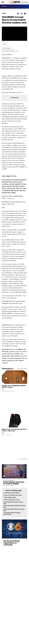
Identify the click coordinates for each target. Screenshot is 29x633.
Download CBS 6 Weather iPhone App (14, 506)
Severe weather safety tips (13, 495)
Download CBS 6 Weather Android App (12, 513)
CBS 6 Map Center (10, 497)
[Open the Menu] (2, 2)
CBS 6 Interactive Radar (12, 493)
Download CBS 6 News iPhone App (13, 502)
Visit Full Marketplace (22, 368)
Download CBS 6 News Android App (13, 509)
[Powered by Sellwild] (25, 458)
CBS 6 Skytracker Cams (11, 499)
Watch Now (24, 2)
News (4, 13)
